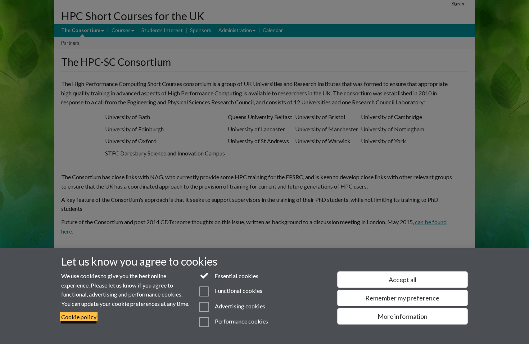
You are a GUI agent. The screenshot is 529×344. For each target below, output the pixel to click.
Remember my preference (402, 298)
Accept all (402, 280)
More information (402, 316)
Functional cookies (238, 291)
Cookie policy (78, 316)
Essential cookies (235, 275)
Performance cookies (241, 321)
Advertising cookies (239, 306)
